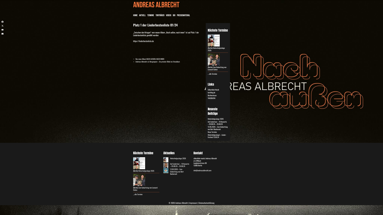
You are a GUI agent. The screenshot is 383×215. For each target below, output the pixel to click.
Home (135, 15)
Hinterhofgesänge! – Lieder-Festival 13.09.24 (217, 136)
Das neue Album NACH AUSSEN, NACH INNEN (150, 59)
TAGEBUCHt (211, 98)
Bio (174, 15)
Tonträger (160, 15)
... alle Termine (212, 74)
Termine (150, 15)
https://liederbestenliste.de (143, 41)
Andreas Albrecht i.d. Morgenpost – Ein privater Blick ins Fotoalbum (158, 61)
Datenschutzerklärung (206, 202)
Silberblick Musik (213, 89)
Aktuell (142, 15)
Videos (168, 15)
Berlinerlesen (212, 95)
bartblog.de (211, 92)
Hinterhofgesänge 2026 (216, 49)
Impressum (193, 202)
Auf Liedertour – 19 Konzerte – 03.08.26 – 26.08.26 (217, 122)
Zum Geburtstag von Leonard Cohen (217, 68)
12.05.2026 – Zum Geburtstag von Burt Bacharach (218, 128)
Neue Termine (212, 132)
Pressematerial (183, 15)
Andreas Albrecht (156, 6)
